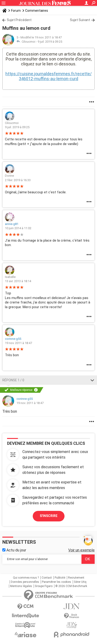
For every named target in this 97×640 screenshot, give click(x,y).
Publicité (60, 577)
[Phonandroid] (71, 634)
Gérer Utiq (80, 582)
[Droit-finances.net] (71, 616)
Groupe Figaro (44, 586)
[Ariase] (25, 634)
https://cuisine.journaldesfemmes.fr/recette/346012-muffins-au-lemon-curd (48, 76)
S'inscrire (48, 516)
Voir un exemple (81, 550)
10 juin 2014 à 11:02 (18, 228)
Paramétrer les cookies (56, 582)
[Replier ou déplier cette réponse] (92, 380)
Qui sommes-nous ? (26, 577)
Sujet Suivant (80, 20)
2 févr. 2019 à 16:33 (18, 180)
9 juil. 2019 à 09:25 (50, 41)
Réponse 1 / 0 (13, 380)
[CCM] (25, 607)
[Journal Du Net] (71, 606)
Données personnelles (25, 582)
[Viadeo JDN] (71, 625)
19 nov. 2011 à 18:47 (18, 343)
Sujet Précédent (19, 20)
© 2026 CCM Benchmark (71, 586)
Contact (47, 577)
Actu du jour (15, 550)
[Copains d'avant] (25, 625)
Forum (16, 10)
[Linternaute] (25, 616)
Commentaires (36, 10)
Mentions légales (21, 586)
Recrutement (76, 577)
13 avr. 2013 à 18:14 (18, 281)
